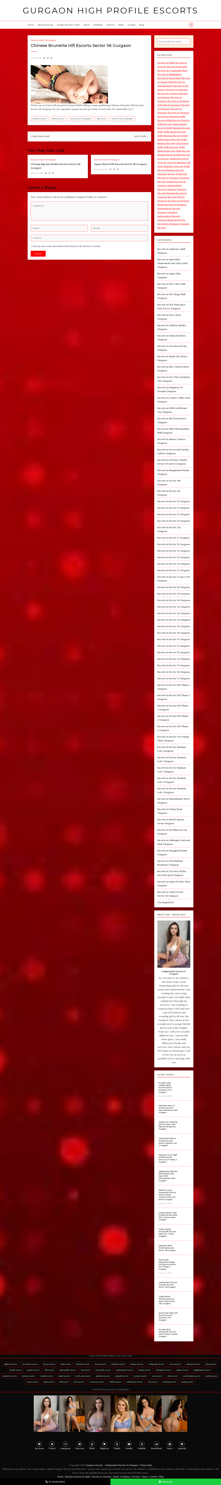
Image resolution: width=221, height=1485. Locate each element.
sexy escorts (157, 1376)
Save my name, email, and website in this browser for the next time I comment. (67, 246)
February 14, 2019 (101, 169)
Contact (131, 25)
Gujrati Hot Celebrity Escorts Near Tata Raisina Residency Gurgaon (168, 1125)
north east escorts (82, 1376)
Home (31, 25)
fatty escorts (211, 1364)
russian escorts (140, 1376)
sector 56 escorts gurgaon (122, 118)
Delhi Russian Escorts (169, 135)
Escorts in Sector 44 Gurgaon (173, 619)
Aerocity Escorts (45, 25)
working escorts (169, 1382)
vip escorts (152, 1382)
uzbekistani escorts (134, 1382)
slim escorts (173, 1376)
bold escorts (65, 1364)
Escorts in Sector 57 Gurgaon (173, 678)
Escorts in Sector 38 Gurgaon (173, 587)
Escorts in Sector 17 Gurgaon (173, 507)
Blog (141, 25)
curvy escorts (175, 1364)
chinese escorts (58, 118)
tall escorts (63, 1382)
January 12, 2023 (165, 1203)
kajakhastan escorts (202, 1370)
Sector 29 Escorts (177, 174)
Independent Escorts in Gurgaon (121, 1465)
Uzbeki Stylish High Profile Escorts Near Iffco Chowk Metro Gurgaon (168, 1216)
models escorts (46, 1376)
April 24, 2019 (36, 58)
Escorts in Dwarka (177, 66)
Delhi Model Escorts (175, 131)
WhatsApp (167, 1481)
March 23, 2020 (37, 173)
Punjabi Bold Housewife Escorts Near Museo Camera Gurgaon (168, 1333)
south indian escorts (191, 1376)
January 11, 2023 (165, 1273)
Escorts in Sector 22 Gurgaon (173, 514)
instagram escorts (163, 1370)
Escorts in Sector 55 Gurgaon (173, 665)
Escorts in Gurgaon (176, 89)
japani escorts (182, 1370)
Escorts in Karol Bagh (169, 78)
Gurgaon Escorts (94, 1465)
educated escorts (193, 1364)
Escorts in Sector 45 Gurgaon (173, 626)
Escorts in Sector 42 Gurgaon (173, 606)
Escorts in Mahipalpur (169, 74)
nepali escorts (64, 1376)
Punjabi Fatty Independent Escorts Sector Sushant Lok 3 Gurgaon (165, 1087)
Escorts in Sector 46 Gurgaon (173, 632)
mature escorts (28, 1376)
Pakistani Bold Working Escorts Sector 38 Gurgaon (167, 1247)
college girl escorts (156, 1364)
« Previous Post (40, 136)
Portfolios (98, 25)
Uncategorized (165, 902)
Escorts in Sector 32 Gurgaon (173, 557)
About (87, 25)
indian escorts (145, 1370)
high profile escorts (68, 1370)
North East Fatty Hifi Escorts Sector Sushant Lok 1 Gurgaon (168, 1316)
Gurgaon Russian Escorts (171, 220)
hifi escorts (101, 118)
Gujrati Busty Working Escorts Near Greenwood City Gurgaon (166, 1300)
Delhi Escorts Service (178, 120)
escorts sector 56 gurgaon (80, 118)
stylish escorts (211, 1376)
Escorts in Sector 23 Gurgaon (173, 520)
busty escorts (100, 1364)
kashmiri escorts (10, 1376)
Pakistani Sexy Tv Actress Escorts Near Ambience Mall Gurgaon (168, 1109)
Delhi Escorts (164, 124)
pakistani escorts (103, 1376)
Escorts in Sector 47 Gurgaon (173, 639)
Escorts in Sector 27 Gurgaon (173, 537)
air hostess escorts (30, 1364)
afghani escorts (10, 1364)
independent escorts (124, 1370)
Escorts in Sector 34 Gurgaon (173, 563)
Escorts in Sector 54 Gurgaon (173, 658)
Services (110, 25)
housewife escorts (103, 1370)
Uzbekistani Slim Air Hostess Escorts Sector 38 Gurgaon (168, 1284)
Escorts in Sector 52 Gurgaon (173, 652)
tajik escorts (49, 1382)
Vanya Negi (146, 1465)
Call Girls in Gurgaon (169, 105)
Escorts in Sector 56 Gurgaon (43, 40)
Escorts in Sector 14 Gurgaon (173, 501)
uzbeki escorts (115, 1382)
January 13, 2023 (165, 1096)
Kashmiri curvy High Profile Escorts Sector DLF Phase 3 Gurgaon (168, 1158)
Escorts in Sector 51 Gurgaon (173, 645)
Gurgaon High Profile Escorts (110, 10)
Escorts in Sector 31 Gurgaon (173, 550)
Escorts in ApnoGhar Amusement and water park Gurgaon (172, 263)
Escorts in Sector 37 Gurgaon (173, 570)
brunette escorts (39, 118)
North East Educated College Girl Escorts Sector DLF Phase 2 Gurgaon (167, 1264)
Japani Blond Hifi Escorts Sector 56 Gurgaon (120, 164)
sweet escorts (32, 1382)
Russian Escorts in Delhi (68, 25)
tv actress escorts (96, 1382)
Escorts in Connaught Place (172, 70)
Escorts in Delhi (166, 62)
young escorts (187, 1382)
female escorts (16, 1370)
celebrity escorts (118, 1364)
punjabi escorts (121, 1376)
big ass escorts (49, 1364)
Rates (121, 25)
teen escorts (79, 1382)
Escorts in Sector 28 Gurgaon (173, 544)
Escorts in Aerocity (101, 1476)
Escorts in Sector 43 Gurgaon (173, 613)
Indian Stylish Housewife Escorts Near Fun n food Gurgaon (167, 1232)
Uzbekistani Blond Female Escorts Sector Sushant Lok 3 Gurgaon (168, 1142)
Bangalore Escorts (173, 166)
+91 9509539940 (56, 1481)
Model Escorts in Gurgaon (171, 204)
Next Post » (141, 136)
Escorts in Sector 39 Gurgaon (173, 593)
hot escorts (85, 1370)
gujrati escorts (33, 1370)
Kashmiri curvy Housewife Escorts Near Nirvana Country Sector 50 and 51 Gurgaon (167, 1195)
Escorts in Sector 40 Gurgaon (173, 600)
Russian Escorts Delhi (169, 154)
